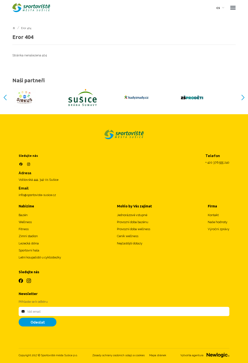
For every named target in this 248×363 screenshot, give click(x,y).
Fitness (24, 229)
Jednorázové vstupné (132, 215)
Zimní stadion (28, 236)
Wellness (25, 222)
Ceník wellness (127, 236)
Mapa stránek (157, 355)
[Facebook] (21, 164)
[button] (221, 8)
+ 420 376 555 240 (217, 162)
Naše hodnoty (217, 222)
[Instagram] (29, 164)
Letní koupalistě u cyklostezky (40, 257)
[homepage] (14, 28)
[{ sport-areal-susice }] (124, 134)
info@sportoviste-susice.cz (37, 195)
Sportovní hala (29, 250)
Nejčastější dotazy (129, 243)
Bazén (23, 215)
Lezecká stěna (29, 243)
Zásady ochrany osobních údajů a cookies (118, 355)
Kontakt (213, 215)
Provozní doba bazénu (132, 222)
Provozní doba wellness (133, 229)
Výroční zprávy (218, 229)
